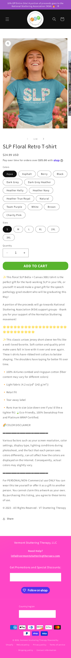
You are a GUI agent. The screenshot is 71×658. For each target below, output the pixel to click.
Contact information (46, 650)
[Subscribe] (57, 577)
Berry (44, 174)
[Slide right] (44, 139)
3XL (9, 237)
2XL (53, 229)
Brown (52, 206)
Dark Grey (13, 182)
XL (40, 229)
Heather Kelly (15, 190)
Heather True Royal (18, 198)
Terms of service (57, 644)
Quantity (7, 245)
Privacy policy (39, 644)
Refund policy (23, 644)
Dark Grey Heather (39, 182)
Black (60, 174)
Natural (44, 198)
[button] (7, 19)
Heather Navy (41, 190)
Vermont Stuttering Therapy (33, 640)
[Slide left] (27, 139)
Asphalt (27, 174)
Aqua (10, 174)
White (35, 206)
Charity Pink (14, 215)
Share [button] (10, 518)
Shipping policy (25, 650)
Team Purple (14, 206)
